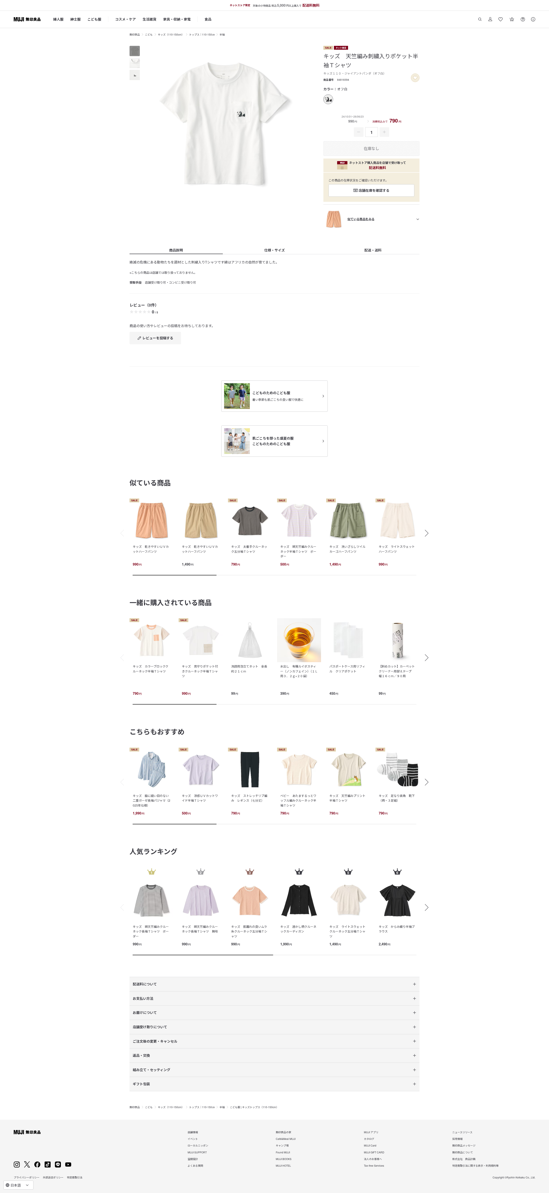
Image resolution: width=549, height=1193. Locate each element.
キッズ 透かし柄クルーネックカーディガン (298, 928)
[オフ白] (328, 99)
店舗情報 (193, 1132)
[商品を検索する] (480, 19)
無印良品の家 (283, 1132)
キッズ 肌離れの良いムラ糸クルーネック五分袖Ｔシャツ (249, 931)
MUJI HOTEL (283, 1165)
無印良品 (135, 34)
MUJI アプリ (371, 1132)
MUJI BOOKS (283, 1159)
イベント (193, 1139)
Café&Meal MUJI (286, 1139)
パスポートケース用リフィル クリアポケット (347, 668)
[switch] (415, 77)
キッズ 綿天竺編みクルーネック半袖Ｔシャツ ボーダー (298, 551)
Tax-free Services (374, 1165)
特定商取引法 (74, 1177)
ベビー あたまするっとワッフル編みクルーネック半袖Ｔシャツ (298, 800)
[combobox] (18, 1185)
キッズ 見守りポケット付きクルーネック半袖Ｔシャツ (200, 671)
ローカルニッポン (198, 1145)
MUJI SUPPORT (197, 1152)
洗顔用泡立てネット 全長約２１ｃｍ (249, 668)
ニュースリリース (462, 1132)
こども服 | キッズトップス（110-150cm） (254, 1107)
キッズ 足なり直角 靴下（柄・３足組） (397, 797)
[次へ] (429, 533)
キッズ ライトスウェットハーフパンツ (397, 548)
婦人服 (58, 19)
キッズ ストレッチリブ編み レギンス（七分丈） (249, 797)
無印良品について (462, 1152)
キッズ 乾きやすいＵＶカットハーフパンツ (151, 548)
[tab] (135, 51)
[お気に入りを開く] (500, 19)
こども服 (94, 19)
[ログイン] (490, 19)
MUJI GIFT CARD (374, 1152)
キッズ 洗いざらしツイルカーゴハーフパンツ (347, 548)
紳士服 (75, 19)
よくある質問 (195, 1165)
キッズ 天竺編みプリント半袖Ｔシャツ (347, 797)
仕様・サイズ (274, 250)
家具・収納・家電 (177, 19)
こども (149, 34)
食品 (208, 19)
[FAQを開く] (523, 19)
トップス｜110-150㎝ (201, 34)
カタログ (369, 1139)
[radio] (328, 99)
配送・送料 (373, 250)
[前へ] (120, 533)
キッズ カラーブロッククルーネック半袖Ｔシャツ (150, 668)
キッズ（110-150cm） (171, 34)
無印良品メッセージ (463, 1145)
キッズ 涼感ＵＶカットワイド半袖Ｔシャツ (200, 797)
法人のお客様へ (373, 1159)
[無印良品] (27, 1132)
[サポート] (533, 19)
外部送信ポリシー (53, 1177)
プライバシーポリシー (26, 1177)
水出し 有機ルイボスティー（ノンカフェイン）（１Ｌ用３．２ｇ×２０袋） (299, 671)
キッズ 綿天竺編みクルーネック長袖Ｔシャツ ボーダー (151, 931)
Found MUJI (283, 1152)
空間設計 (193, 1159)
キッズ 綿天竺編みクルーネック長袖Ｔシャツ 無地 (200, 928)
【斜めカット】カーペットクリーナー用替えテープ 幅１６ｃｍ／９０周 (397, 671)
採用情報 (457, 1139)
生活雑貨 (149, 19)
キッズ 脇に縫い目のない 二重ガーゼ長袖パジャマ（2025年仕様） (152, 800)
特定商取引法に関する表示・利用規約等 (475, 1165)
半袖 (222, 34)
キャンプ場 (282, 1145)
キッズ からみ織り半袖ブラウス (397, 928)
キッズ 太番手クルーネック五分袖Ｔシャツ (249, 548)
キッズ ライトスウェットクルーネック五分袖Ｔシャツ (347, 931)
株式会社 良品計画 (463, 1159)
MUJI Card (370, 1145)
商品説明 (176, 250)
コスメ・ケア (125, 19)
